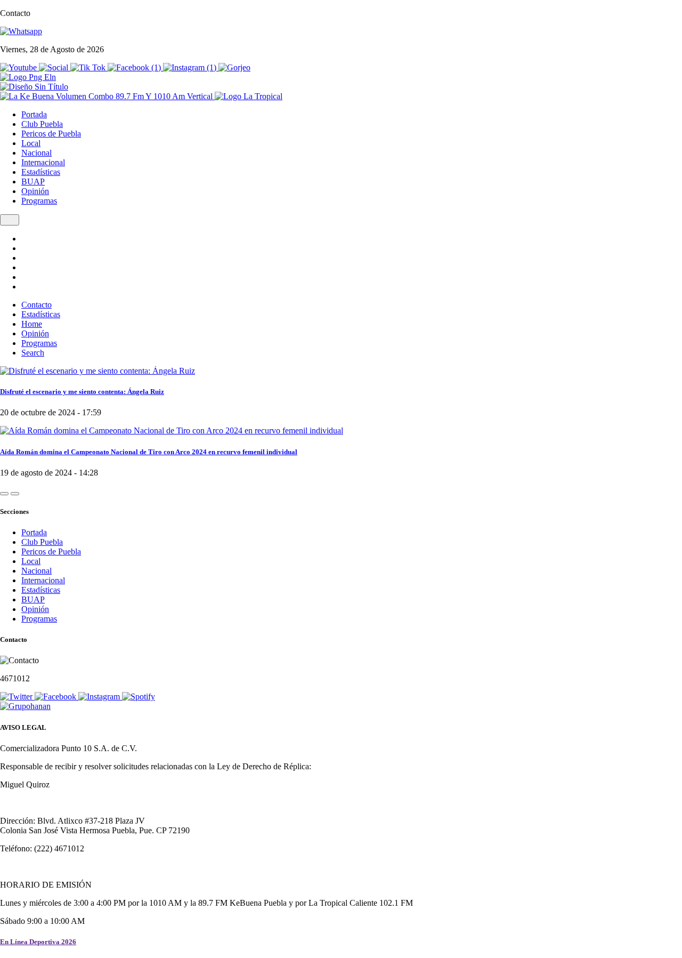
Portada (34, 114)
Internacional (43, 162)
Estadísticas (40, 171)
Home (31, 323)
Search (32, 352)
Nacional (36, 152)
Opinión (35, 191)
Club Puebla (42, 123)
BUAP (33, 181)
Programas (39, 200)
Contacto (36, 304)
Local (30, 143)
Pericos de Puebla (51, 133)
